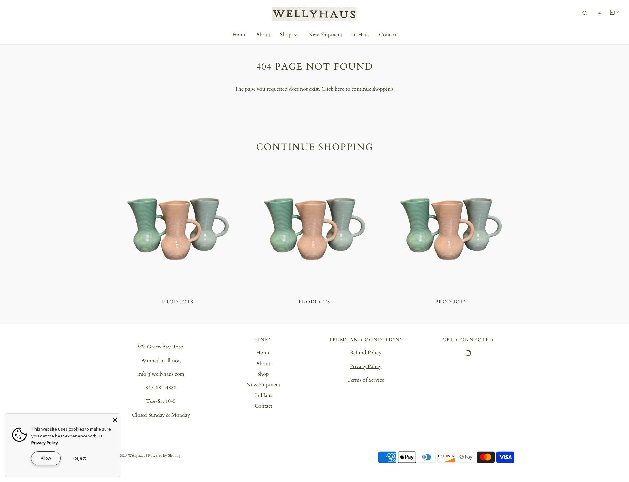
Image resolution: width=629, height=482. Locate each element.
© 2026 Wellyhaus (130, 455)
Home (239, 34)
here (339, 89)
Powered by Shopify (164, 455)
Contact (388, 34)
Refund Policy (365, 352)
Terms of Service (365, 380)
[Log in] (599, 13)
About (263, 34)
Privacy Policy (365, 366)
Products (178, 302)
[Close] (115, 418)
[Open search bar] (585, 12)
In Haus (360, 34)
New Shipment (325, 34)
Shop (263, 374)
